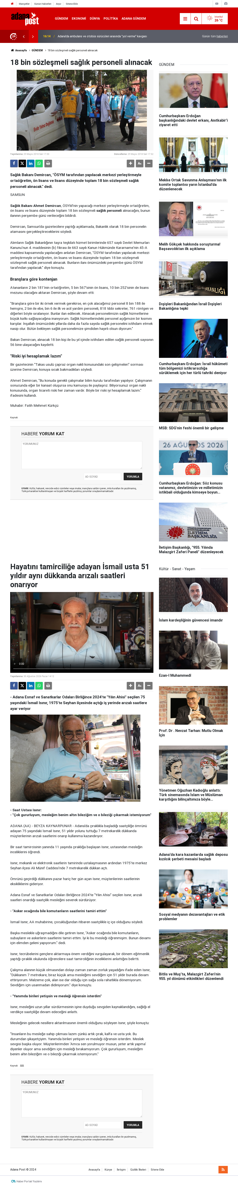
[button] (130, 163)
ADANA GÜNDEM (134, 18)
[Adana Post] (28, 18)
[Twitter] (22, 163)
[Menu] (185, 18)
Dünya (95, 18)
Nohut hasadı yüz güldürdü (75, 36)
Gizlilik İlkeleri (138, 1169)
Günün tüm (215, 36)
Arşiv (58, 3)
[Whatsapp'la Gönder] (39, 163)
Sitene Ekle (72, 3)
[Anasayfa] (12, 3)
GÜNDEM (61, 18)
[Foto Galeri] (226, 3)
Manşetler (24, 3)
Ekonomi (79, 18)
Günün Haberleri (42, 3)
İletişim (121, 1169)
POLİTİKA (111, 18)
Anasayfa (21, 50)
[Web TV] (217, 3)
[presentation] (23, 36)
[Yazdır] (48, 163)
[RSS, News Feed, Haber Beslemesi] (223, 1169)
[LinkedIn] (30, 163)
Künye (108, 1169)
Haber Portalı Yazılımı (29, 1181)
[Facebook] (14, 163)
